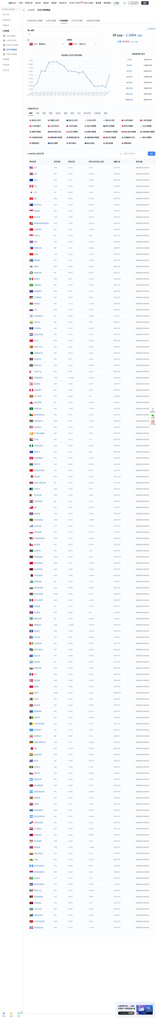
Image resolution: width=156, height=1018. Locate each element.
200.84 (91, 390)
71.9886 (91, 847)
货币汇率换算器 (43, 10)
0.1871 (91, 785)
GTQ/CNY (117, 866)
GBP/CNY (117, 174)
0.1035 (70, 717)
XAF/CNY (117, 724)
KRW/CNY (117, 266)
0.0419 (70, 699)
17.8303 (70, 748)
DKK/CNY (117, 680)
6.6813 (91, 872)
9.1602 (70, 174)
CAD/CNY (117, 186)
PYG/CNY (117, 334)
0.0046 (70, 909)
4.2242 (91, 192)
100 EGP (129, 77)
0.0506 (70, 495)
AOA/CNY (117, 903)
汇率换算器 (63, 21)
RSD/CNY (117, 872)
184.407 (91, 575)
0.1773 (70, 303)
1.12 (90, 439)
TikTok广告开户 (75, 3)
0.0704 (70, 433)
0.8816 (70, 866)
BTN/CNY (117, 433)
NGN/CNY (117, 446)
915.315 (91, 711)
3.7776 (91, 581)
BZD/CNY (117, 631)
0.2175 (91, 853)
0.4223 (70, 365)
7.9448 (91, 310)
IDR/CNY (117, 235)
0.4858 (91, 446)
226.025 (91, 316)
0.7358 (91, 544)
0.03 (90, 612)
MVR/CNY (117, 921)
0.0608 (91, 705)
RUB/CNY (117, 310)
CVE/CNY (117, 884)
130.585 (91, 285)
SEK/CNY (117, 260)
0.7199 (70, 847)
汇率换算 (31, 10)
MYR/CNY (117, 538)
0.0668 (70, 872)
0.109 (70, 248)
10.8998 (91, 248)
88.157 (91, 866)
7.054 (90, 322)
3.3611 (70, 328)
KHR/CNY (117, 291)
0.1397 (70, 229)
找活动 (38, 3)
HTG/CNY (117, 513)
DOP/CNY (117, 927)
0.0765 (91, 643)
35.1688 (91, 520)
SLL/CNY (117, 662)
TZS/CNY (117, 915)
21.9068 (70, 378)
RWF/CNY (117, 909)
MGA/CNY (117, 476)
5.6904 (91, 897)
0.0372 (70, 427)
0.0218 (70, 841)
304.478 (91, 761)
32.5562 (91, 773)
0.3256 (70, 773)
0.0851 (70, 470)
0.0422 (70, 192)
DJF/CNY (117, 581)
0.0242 (70, 353)
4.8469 (70, 186)
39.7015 (91, 279)
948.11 (91, 297)
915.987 (91, 402)
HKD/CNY (117, 198)
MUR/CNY (117, 421)
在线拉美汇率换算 (93, 21)
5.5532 (91, 606)
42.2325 (91, 464)
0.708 (70, 260)
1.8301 (70, 223)
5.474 (90, 551)
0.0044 (70, 779)
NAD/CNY (117, 365)
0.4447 (91, 779)
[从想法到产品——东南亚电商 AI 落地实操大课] (144, 1010)
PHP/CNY (117, 248)
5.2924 (70, 211)
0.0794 (70, 310)
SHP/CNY (117, 711)
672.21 (91, 168)
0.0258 (91, 686)
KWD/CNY (117, 378)
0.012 (70, 415)
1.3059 (70, 285)
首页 (21, 3)
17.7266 (91, 303)
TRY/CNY (117, 229)
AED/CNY (117, 223)
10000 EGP (129, 100)
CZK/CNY (117, 773)
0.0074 (70, 544)
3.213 (90, 878)
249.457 (91, 835)
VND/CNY (117, 686)
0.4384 (70, 921)
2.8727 (70, 507)
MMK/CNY (117, 693)
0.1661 (91, 291)
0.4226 (70, 619)
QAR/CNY (117, 575)
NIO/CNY (117, 816)
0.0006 (70, 705)
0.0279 (91, 662)
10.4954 (91, 742)
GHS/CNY (117, 798)
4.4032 (91, 371)
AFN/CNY (117, 717)
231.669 (91, 458)
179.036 (91, 408)
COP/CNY (117, 853)
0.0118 (70, 730)
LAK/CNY (117, 612)
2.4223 (91, 353)
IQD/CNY (117, 501)
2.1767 (91, 841)
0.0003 (70, 612)
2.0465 (91, 347)
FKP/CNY (117, 656)
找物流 (46, 3)
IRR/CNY (117, 736)
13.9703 (91, 229)
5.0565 (91, 495)
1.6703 (70, 538)
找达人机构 (88, 3)
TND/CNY (117, 458)
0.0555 (70, 606)
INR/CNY (117, 322)
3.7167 (91, 427)
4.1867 (91, 699)
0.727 (90, 903)
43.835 (91, 921)
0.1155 (70, 927)
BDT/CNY (117, 551)
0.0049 (70, 266)
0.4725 (70, 890)
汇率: (128, 41)
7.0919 (91, 884)
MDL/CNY (117, 674)
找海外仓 (62, 3)
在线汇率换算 (51, 21)
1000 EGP (129, 88)
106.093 (91, 569)
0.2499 (70, 792)
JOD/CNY (117, 297)
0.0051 (70, 501)
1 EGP (129, 60)
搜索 (151, 154)
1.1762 (91, 730)
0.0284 (70, 829)
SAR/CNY (117, 408)
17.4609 (70, 625)
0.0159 (70, 668)
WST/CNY (117, 835)
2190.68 (91, 378)
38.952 (91, 674)
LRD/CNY (117, 427)
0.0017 (70, 291)
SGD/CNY (117, 211)
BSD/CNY (117, 489)
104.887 (91, 680)
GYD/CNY (117, 878)
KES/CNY (117, 359)
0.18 (90, 396)
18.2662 (91, 816)
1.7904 (70, 408)
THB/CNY (117, 242)
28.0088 (91, 637)
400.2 (90, 452)
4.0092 (70, 588)
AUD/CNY (117, 205)
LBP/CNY (117, 384)
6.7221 (70, 168)
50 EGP (129, 71)
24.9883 (91, 792)
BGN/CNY (117, 588)
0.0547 (70, 551)
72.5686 (91, 563)
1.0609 (70, 569)
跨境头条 (29, 3)
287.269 (91, 507)
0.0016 (70, 476)
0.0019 (70, 785)
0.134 (70, 804)
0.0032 (70, 693)
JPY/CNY (117, 192)
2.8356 (91, 829)
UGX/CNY (117, 396)
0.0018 (70, 396)
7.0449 (91, 433)
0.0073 (70, 903)
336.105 (91, 328)
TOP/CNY (117, 507)
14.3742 (91, 421)
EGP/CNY (117, 804)
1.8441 (70, 575)
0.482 (70, 810)
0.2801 (70, 637)
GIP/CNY (117, 402)
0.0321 (70, 878)
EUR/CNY (117, 180)
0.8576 (70, 198)
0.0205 (70, 347)
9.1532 (70, 711)
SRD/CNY (117, 303)
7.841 (70, 180)
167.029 (91, 538)
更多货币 (152, 29)
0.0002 (70, 736)
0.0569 (70, 897)
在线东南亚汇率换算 (35, 21)
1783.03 (91, 748)
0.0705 (70, 322)
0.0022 (70, 273)
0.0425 (70, 767)
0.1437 (70, 421)
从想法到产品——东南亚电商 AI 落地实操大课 (126, 1007)
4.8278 (70, 205)
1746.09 (91, 625)
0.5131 (91, 501)
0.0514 (70, 513)
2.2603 (70, 316)
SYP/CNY (117, 705)
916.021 (91, 174)
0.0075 (91, 384)
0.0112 (70, 439)
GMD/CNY (117, 594)
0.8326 (70, 341)
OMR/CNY (117, 625)
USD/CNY (117, 168)
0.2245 (91, 273)
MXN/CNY (117, 279)
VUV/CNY (117, 897)
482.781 (91, 205)
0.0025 (70, 915)
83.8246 (91, 649)
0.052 (70, 359)
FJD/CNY (117, 761)
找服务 (54, 3)
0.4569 (91, 909)
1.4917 (70, 600)
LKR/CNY (117, 347)
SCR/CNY (117, 890)
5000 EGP (129, 94)
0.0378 (70, 581)
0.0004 (70, 235)
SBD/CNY (117, 649)
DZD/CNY (117, 495)
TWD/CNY (117, 254)
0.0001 (70, 384)
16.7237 (91, 526)
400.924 (91, 588)
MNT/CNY (117, 785)
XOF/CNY (117, 415)
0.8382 (70, 649)
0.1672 (70, 526)
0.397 (70, 279)
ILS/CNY (116, 316)
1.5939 (91, 668)
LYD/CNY (117, 569)
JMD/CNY (117, 767)
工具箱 (116, 3)
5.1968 (91, 359)
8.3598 (70, 217)
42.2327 (91, 365)
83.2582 (91, 341)
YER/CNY (117, 829)
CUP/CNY (117, 637)
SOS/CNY (117, 730)
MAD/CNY (117, 563)
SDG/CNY (117, 439)
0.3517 (70, 520)
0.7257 (70, 563)
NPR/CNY (117, 371)
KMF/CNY (117, 668)
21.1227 (91, 254)
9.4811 (70, 297)
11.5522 (91, 927)
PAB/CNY (117, 822)
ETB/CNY (117, 699)
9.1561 (91, 594)
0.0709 (70, 884)
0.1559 (91, 476)
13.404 (91, 804)
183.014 (91, 223)
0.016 (90, 736)
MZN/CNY (117, 742)
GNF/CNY (117, 643)
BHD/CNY (117, 748)
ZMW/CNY (117, 520)
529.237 (91, 211)
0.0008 (70, 643)
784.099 (91, 180)
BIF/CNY (117, 273)
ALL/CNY (117, 470)
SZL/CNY (117, 483)
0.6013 (70, 798)
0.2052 (70, 242)
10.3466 (91, 717)
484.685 (91, 186)
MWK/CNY (117, 557)
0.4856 (91, 266)
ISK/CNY (117, 606)
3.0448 (70, 761)
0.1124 (91, 334)
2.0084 (70, 390)
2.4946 (70, 835)
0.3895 (70, 674)
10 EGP (129, 65)
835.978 (91, 217)
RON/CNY (117, 600)
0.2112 (70, 254)
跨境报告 (107, 3)
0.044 (70, 371)
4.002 (70, 452)
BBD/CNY (117, 328)
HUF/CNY (117, 841)
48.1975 (91, 810)
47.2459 (91, 890)
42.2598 (91, 619)
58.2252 (91, 754)
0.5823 (70, 754)
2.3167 (70, 458)
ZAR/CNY (117, 464)
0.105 (70, 742)
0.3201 (91, 693)
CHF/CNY (117, 217)
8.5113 (91, 470)
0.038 (90, 235)
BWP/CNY (117, 810)
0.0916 (70, 594)
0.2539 (91, 915)
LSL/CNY (117, 619)
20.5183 (91, 242)
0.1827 (70, 816)
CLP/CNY (117, 544)
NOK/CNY (117, 847)
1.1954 (91, 415)
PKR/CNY (117, 353)
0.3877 (91, 557)
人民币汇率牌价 (77, 21)
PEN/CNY (117, 390)
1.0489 (70, 680)
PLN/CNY (117, 532)
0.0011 (70, 334)
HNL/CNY (117, 792)
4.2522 (91, 767)
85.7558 (91, 198)
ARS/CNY (117, 779)
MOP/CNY (117, 341)
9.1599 (70, 402)
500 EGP (129, 82)
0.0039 (70, 557)
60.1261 (91, 798)
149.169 (91, 600)
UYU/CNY (117, 526)
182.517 (91, 532)
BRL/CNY (117, 285)
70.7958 (91, 260)
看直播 (98, 3)
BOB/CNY (117, 754)
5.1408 (91, 513)
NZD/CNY (117, 452)
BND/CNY (117, 859)
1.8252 (70, 532)
